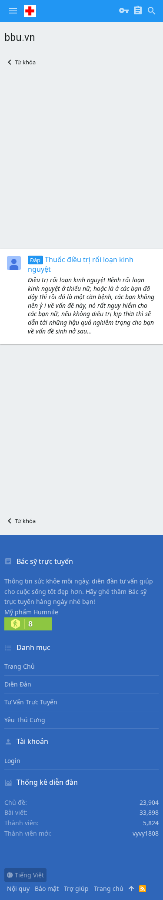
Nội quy (18, 888)
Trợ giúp (76, 888)
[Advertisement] (81, 157)
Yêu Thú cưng (24, 720)
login (12, 761)
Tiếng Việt (28, 875)
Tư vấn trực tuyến (30, 702)
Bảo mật (47, 888)
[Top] (131, 889)
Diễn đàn (17, 684)
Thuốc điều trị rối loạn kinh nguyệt (80, 264)
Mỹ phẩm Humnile (31, 612)
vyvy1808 (146, 833)
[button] (13, 11)
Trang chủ (19, 666)
